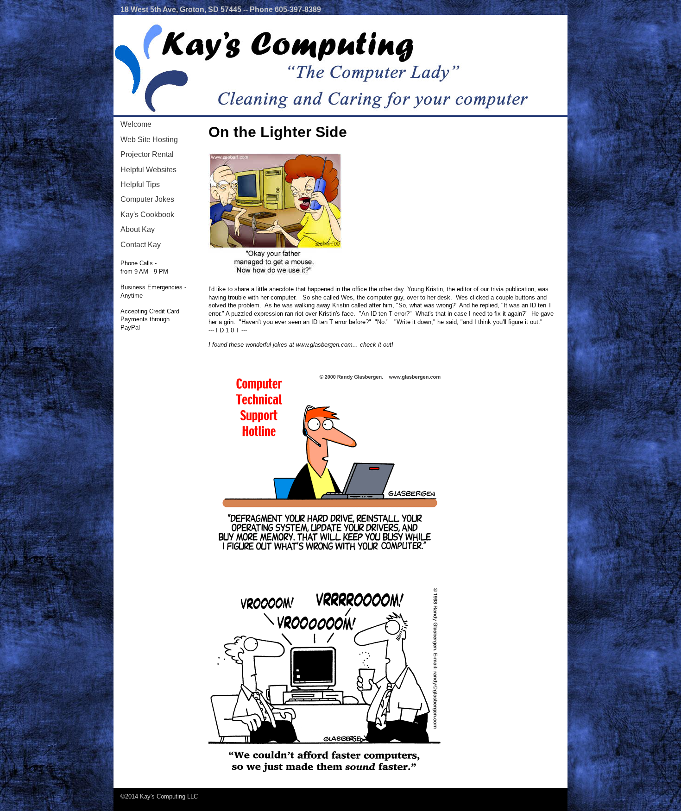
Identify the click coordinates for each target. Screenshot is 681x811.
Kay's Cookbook (147, 214)
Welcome (135, 124)
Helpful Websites (148, 170)
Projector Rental (147, 154)
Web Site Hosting (149, 139)
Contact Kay (140, 245)
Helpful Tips (140, 184)
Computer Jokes (147, 199)
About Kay (137, 229)
